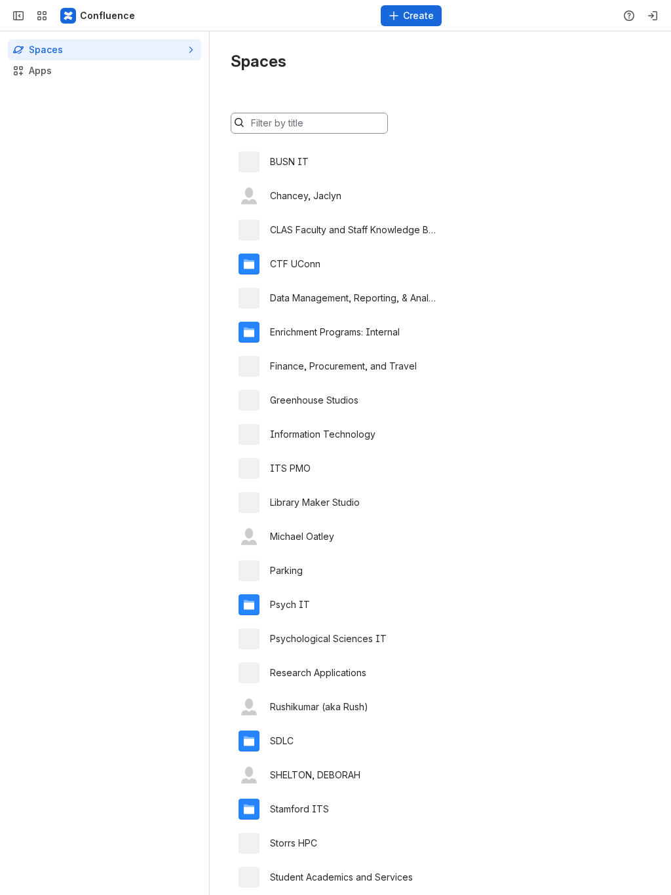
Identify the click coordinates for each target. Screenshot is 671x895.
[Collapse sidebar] (18, 15)
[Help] (629, 15)
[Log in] (652, 15)
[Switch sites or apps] (41, 15)
